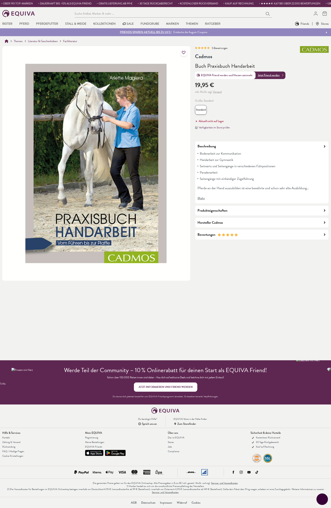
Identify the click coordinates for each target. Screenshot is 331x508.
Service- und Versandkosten (224, 483)
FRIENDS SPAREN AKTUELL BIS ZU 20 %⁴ (146, 32)
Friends (305, 23)
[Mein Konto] (315, 13)
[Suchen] (268, 13)
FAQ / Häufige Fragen (13, 451)
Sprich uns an (149, 423)
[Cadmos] (314, 53)
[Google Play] (115, 453)
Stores (325, 23)
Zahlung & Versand (11, 442)
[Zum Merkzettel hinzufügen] (183, 52)
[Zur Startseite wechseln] (18, 13)
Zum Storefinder (186, 423)
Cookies (196, 502)
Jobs (170, 447)
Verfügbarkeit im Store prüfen (214, 127)
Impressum (166, 502)
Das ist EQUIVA (176, 437)
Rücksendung (8, 447)
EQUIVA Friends (93, 447)
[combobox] (169, 13)
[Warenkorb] (324, 13)
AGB (134, 502)
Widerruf (182, 502)
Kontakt (6, 437)
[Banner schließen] (326, 32)
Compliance (173, 451)
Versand (217, 92)
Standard (201, 110)
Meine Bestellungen (94, 442)
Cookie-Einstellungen (12, 456)
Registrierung (91, 437)
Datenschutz (148, 502)
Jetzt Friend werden (269, 75)
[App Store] (94, 453)
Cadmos (203, 56)
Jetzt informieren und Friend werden (165, 387)
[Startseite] (6, 41)
